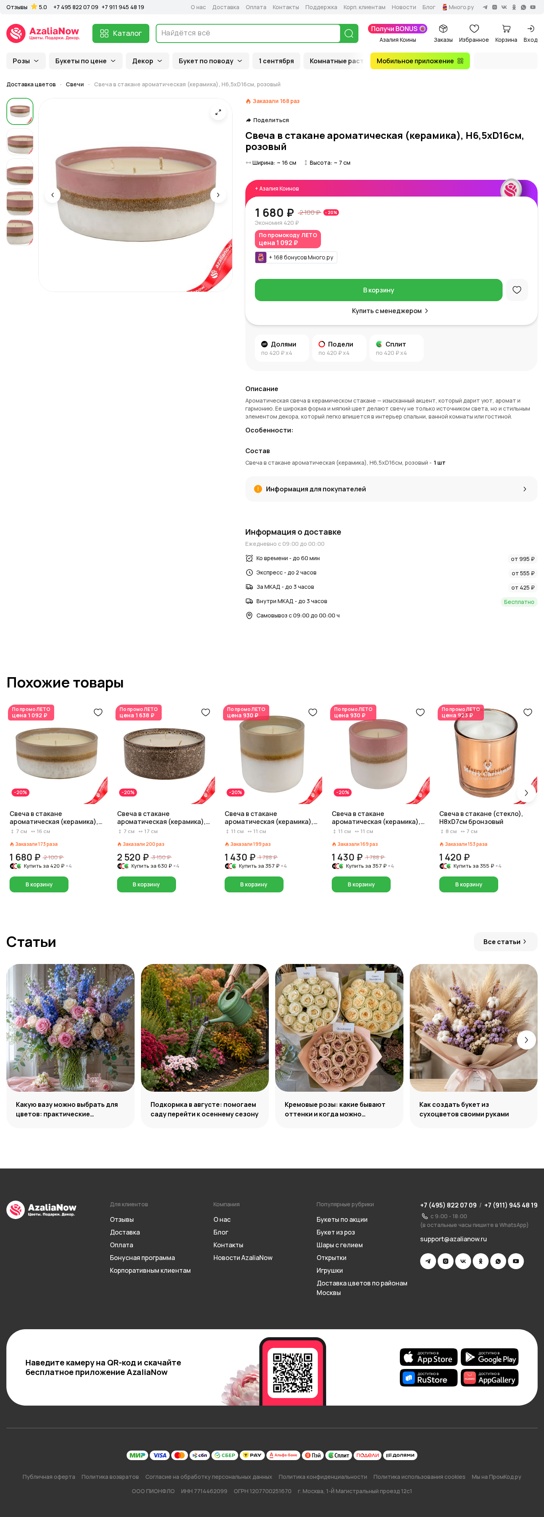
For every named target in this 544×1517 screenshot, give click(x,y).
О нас (198, 7)
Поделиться (271, 120)
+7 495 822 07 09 (75, 7)
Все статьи (502, 941)
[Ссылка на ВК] (463, 1261)
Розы (21, 60)
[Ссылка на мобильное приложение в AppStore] (429, 1357)
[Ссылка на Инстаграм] (446, 1261)
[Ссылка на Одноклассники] (481, 1261)
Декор (142, 60)
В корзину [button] (39, 884)
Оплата (256, 7)
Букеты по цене (81, 60)
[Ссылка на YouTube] (516, 1261)
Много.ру (461, 7)
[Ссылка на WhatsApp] (498, 1261)
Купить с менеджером (387, 310)
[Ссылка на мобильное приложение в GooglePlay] (490, 1357)
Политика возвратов (110, 1476)
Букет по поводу (206, 60)
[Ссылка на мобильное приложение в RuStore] (429, 1378)
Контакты (286, 7)
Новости (404, 7)
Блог (429, 7)
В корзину (378, 290)
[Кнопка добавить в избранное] (98, 712)
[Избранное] (517, 290)
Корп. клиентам (364, 7)
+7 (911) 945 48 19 (511, 1205)
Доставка (225, 7)
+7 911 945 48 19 (123, 7)
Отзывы (16, 7)
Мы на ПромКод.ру (496, 1476)
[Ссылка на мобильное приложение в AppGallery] (490, 1378)
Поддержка (321, 7)
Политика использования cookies (420, 1476)
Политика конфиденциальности (323, 1476)
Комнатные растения (345, 60)
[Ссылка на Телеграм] (428, 1261)
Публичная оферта (49, 1476)
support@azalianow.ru (453, 1239)
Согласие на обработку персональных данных (208, 1476)
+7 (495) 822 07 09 (448, 1205)
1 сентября (276, 60)
